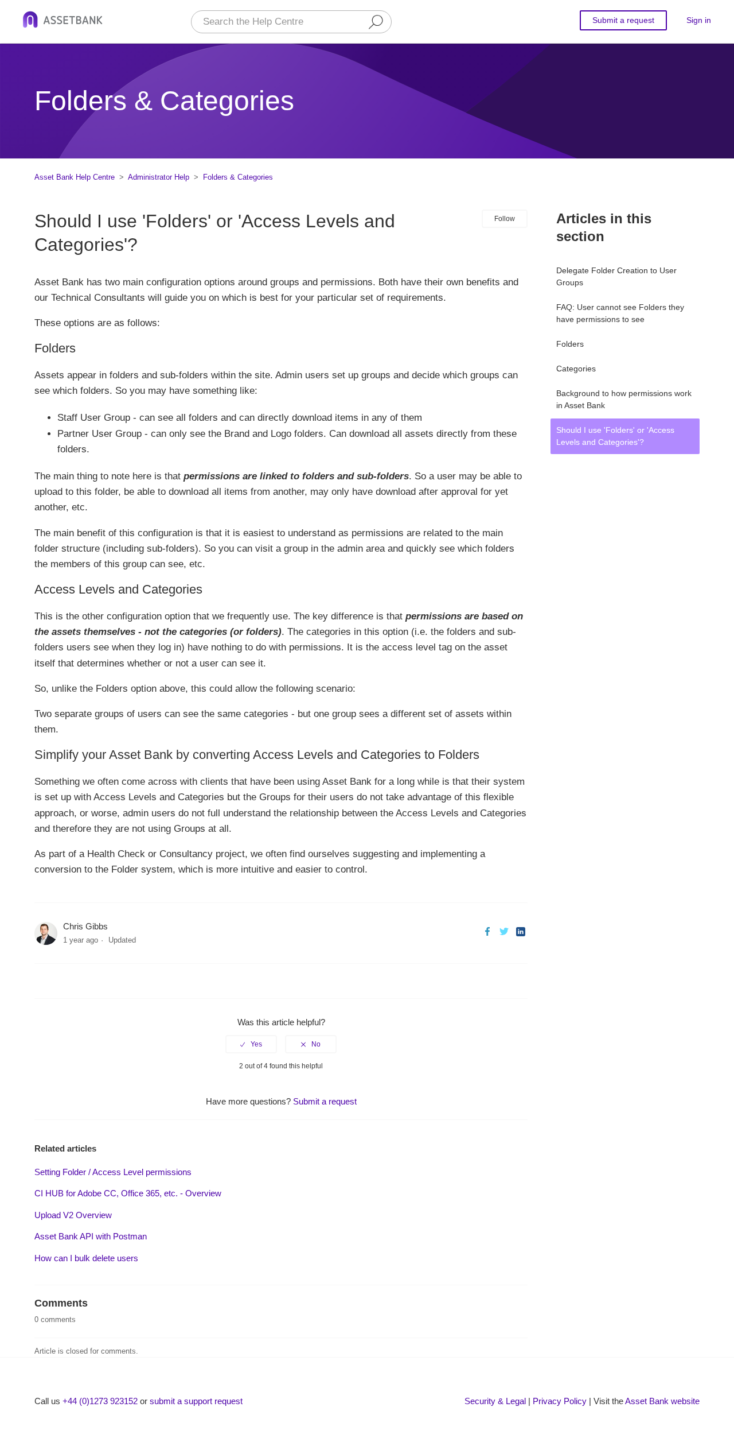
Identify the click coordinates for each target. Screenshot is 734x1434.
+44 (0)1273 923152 (100, 1401)
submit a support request (196, 1401)
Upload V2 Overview (73, 1215)
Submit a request (623, 20)
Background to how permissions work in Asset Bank (624, 399)
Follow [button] (504, 219)
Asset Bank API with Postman (90, 1236)
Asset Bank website (662, 1401)
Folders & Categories (238, 177)
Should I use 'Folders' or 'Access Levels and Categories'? (615, 436)
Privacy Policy (560, 1401)
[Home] (63, 21)
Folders (570, 343)
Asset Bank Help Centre (74, 177)
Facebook (487, 931)
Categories (576, 368)
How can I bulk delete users (86, 1258)
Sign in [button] (698, 20)
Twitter (504, 931)
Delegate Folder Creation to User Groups (616, 276)
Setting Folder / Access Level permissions (113, 1172)
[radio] (251, 1044)
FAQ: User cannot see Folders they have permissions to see (620, 313)
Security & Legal (495, 1401)
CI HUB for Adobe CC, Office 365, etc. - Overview (127, 1193)
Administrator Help (158, 177)
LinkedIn (520, 931)
